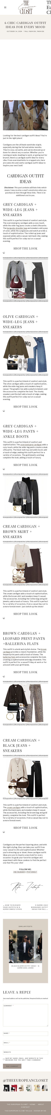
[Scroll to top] (47, 1107)
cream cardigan (13, 807)
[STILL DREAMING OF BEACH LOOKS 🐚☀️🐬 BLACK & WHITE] (44, 1088)
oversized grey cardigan (31, 444)
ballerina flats (9, 657)
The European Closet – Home (21, 1104)
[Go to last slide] (13, 951)
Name (7, 1033)
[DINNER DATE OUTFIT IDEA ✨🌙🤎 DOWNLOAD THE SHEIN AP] (21, 1088)
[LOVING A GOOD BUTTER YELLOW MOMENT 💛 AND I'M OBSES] (37, 1088)
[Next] (38, 951)
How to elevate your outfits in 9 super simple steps (12, 907)
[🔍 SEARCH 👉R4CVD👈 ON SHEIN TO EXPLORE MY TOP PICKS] (29, 1088)
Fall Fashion (30, 31)
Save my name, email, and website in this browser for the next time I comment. (24, 1059)
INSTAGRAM (19, 872)
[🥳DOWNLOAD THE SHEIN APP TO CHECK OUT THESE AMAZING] (6, 1088)
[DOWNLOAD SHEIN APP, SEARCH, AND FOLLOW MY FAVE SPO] (14, 1088)
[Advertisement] (25, 70)
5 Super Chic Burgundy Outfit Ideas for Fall (39, 907)
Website (7, 1052)
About (41, 1104)
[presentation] (25, 946)
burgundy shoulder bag (17, 228)
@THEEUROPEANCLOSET (25, 1080)
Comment (9, 1006)
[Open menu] (5, 7)
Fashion (40, 31)
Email (7, 1042)
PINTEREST (31, 872)
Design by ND (40, 1111)
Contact (25, 1107)
